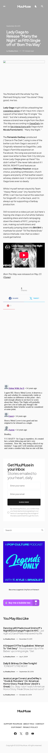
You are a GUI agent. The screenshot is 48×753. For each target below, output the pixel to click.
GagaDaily (34, 123)
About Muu (28, 724)
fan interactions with (20, 126)
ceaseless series (11, 110)
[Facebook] (15, 733)
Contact (39, 724)
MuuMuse (24, 6)
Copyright (16, 727)
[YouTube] (32, 733)
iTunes (7, 277)
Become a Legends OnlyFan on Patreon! (24, 590)
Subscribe (24, 502)
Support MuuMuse (13, 724)
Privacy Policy (30, 727)
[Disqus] (24, 345)
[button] (4, 6)
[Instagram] (27, 733)
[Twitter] (21, 733)
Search (42, 530)
